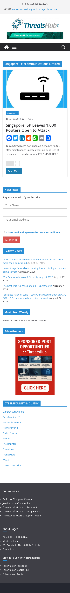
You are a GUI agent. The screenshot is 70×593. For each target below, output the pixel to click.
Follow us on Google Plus (16, 569)
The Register (9, 443)
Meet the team (11, 541)
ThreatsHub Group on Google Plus (21, 511)
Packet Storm (10, 433)
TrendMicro (9, 454)
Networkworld (10, 427)
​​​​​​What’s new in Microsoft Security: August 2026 (28, 277)
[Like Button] (10, 163)
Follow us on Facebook (15, 565)
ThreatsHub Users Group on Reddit (22, 515)
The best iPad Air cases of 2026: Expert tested (37, 8)
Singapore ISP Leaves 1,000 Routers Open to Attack (31, 127)
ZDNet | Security (12, 465)
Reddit (6, 438)
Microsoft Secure (12, 422)
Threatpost (12, 113)
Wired (6, 459)
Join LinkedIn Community (16, 503)
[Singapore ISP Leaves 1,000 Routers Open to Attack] (35, 89)
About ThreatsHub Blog (15, 537)
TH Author (29, 119)
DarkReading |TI (12, 417)
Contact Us (8, 549)
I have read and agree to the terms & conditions (33, 232)
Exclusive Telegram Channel (18, 499)
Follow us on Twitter (13, 574)
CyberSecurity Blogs (13, 411)
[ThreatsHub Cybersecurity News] (6, 47)
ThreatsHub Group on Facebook (20, 507)
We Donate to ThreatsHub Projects (21, 545)
